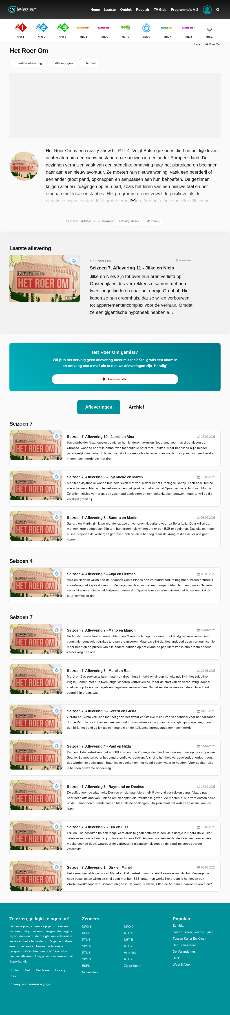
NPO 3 (86, 933)
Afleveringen (98, 407)
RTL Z (128, 959)
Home (196, 44)
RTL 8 (86, 952)
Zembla (178, 925)
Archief (136, 407)
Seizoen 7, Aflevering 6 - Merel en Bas (98, 671)
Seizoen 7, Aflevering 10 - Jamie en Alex (100, 437)
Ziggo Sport (132, 965)
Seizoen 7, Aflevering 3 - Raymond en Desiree (105, 787)
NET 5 (128, 939)
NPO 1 (86, 926)
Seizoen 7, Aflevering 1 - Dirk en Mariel (99, 867)
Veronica (130, 952)
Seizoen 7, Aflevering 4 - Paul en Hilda (99, 746)
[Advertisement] (115, 105)
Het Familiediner (184, 945)
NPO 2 (128, 926)
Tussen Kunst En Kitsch (189, 938)
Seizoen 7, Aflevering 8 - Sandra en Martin (102, 518)
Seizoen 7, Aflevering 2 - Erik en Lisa (97, 827)
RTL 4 (128, 933)
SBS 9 (86, 959)
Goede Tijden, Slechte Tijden (193, 932)
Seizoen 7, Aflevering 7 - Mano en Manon (101, 630)
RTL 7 (128, 946)
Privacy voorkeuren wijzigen (31, 984)
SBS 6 (86, 946)
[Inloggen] (207, 9)
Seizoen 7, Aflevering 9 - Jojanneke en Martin (105, 477)
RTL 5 (86, 939)
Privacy (60, 970)
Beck (176, 958)
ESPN (86, 965)
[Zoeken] (218, 9)
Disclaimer (43, 970)
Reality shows (129, 221)
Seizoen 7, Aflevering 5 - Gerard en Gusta (101, 711)
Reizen (154, 221)
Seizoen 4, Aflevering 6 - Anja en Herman (101, 574)
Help (28, 970)
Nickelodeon (91, 972)
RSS (12, 976)
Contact (14, 970)
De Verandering (184, 951)
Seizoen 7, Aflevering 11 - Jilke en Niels (132, 267)
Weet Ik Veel (181, 964)
